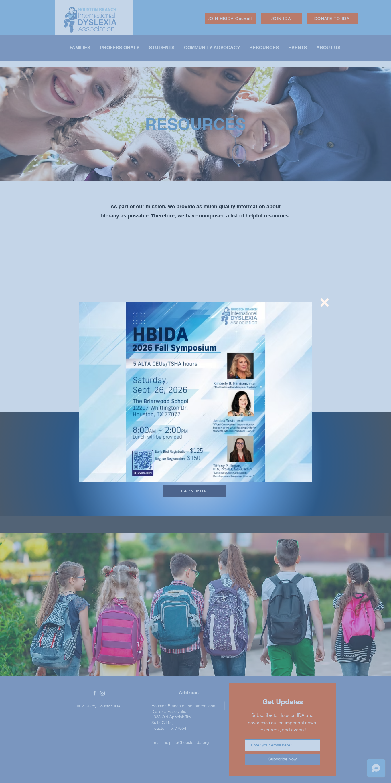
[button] (324, 302)
